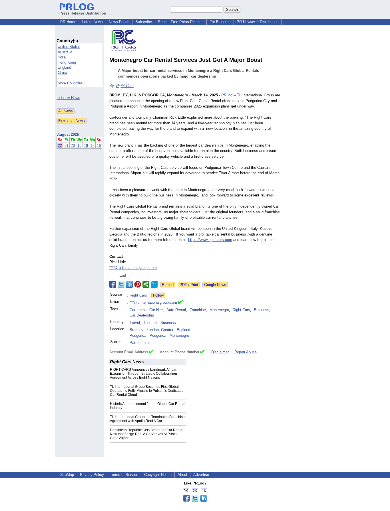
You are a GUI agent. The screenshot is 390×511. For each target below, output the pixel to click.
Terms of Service (124, 475)
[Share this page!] (195, 500)
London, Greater (160, 330)
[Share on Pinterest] (137, 284)
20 (73, 145)
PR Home (68, 22)
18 (86, 145)
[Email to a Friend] (154, 284)
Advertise (201, 475)
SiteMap (67, 475)
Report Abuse (245, 352)
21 (67, 145)
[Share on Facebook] (112, 284)
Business (261, 310)
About (182, 475)
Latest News (92, 22)
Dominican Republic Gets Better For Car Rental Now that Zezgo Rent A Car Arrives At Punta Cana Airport (146, 434)
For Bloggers (220, 22)
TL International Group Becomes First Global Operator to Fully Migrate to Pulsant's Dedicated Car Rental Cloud (147, 391)
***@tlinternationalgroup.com (133, 267)
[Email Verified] (180, 302)
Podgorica (138, 335)
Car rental (138, 310)
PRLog (226, 95)
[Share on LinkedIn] (129, 284)
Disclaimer (220, 352)
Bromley (136, 330)
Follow (158, 295)
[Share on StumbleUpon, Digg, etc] (145, 284)
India (62, 57)
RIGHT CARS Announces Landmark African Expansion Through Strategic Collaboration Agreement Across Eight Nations (143, 374)
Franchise (198, 310)
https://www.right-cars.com (210, 240)
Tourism (150, 323)
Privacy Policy (92, 475)
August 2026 (68, 134)
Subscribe (143, 22)
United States (69, 46)
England (64, 67)
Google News (215, 285)
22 (60, 145)
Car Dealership (142, 315)
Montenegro (219, 310)
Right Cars (125, 86)
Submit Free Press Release (181, 22)
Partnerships (140, 342)
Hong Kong (67, 62)
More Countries (70, 83)
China (62, 72)
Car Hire (156, 310)
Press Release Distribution (82, 13)
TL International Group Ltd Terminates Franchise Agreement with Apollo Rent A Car (147, 419)
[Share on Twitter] (121, 284)
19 (79, 145)
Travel (135, 323)
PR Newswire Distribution (257, 22)
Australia (65, 52)
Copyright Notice (158, 475)
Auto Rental (176, 310)
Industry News (68, 98)
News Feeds (119, 22)
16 (99, 145)
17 (92, 145)
